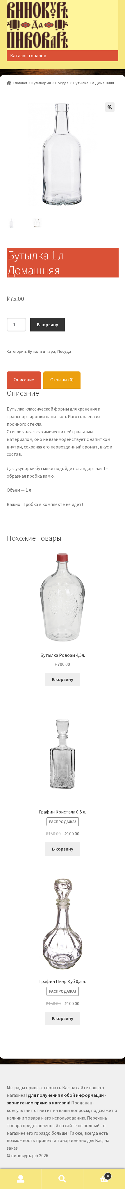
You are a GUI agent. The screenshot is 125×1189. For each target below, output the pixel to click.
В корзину (47, 324)
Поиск (62, 1179)
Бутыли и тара (41, 351)
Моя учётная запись (21, 1179)
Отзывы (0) (62, 380)
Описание (24, 380)
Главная (20, 82)
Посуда (62, 82)
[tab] (24, 380)
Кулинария (41, 82)
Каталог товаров (28, 55)
